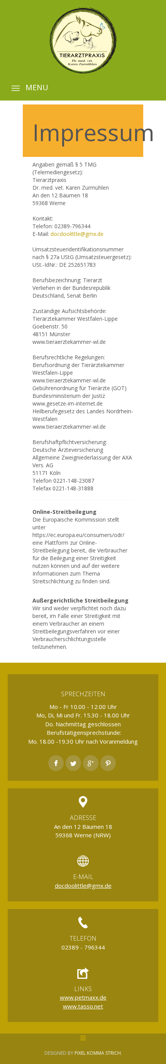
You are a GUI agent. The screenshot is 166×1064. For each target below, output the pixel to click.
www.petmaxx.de (83, 997)
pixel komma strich (98, 1053)
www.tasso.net (83, 1006)
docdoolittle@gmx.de (77, 233)
